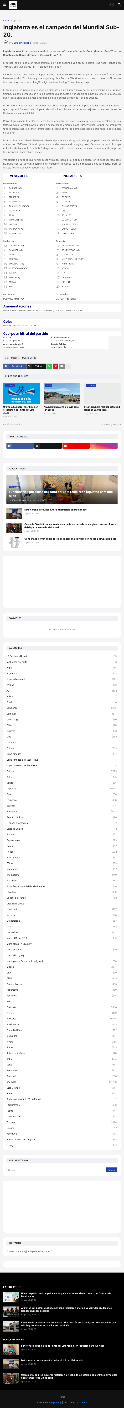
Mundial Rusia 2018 (62, 938)
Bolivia (62, 696)
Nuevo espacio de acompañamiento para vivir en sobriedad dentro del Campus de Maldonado (66, 1295)
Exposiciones (62, 840)
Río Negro (62, 1035)
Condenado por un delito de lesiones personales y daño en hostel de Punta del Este (70, 538)
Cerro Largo (62, 719)
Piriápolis (62, 1007)
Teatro (62, 1110)
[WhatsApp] (49, 366)
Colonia (62, 748)
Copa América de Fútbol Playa (62, 759)
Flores (62, 846)
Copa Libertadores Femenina (62, 765)
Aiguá (62, 667)
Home (62, 1396)
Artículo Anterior (13, 424)
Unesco (62, 1128)
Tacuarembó (62, 1104)
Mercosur (62, 915)
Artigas (62, 684)
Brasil (62, 702)
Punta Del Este (62, 1030)
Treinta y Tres (62, 1116)
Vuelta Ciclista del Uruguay (62, 1139)
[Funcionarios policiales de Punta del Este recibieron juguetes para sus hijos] (11, 1349)
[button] (4, 5)
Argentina (62, 673)
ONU (62, 978)
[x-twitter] (48, 446)
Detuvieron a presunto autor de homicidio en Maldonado (55, 509)
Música (62, 966)
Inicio (6, 20)
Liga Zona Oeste (62, 903)
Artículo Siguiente (110, 424)
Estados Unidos (62, 828)
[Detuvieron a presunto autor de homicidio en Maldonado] (14, 513)
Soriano (62, 1093)
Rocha (62, 1047)
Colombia (62, 742)
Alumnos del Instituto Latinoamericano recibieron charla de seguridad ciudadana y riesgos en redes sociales (66, 1309)
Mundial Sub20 (29, 358)
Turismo (62, 1122)
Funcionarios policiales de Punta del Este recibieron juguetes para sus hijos (62, 1345)
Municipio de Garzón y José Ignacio (62, 961)
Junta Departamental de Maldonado (62, 886)
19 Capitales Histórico (62, 656)
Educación (62, 811)
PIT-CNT (62, 1012)
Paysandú (62, 995)
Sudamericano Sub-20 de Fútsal (62, 1099)
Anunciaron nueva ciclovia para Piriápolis (61, 408)
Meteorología (62, 920)
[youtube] (76, 446)
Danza (62, 782)
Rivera (62, 1041)
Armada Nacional (62, 679)
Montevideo (62, 932)
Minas (62, 926)
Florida (62, 851)
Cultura (62, 771)
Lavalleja (62, 892)
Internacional (62, 874)
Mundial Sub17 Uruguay (62, 943)
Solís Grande (62, 1087)
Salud (62, 1064)
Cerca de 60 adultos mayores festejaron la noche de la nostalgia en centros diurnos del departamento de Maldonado (70, 525)
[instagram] (104, 446)
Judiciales (62, 880)
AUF (62, 690)
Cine (62, 736)
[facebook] (20, 446)
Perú (62, 1001)
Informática (62, 869)
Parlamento (62, 989)
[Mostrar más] (68, 366)
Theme (83, 1402)
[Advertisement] (62, 581)
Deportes (16, 20)
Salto (62, 1059)
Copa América (62, 753)
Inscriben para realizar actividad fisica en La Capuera (102, 408)
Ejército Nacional (62, 817)
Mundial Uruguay (62, 955)
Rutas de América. (62, 1053)
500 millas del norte (62, 662)
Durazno (62, 794)
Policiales (62, 1018)
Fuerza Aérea (62, 857)
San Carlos (62, 1070)
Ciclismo (62, 731)
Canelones (62, 707)
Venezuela (62, 1133)
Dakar (62, 777)
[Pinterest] (55, 366)
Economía (62, 800)
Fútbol (62, 863)
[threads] (20, 452)
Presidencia (62, 1024)
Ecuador (62, 805)
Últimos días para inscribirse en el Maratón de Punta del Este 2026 (20, 409)
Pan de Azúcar (62, 984)
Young (62, 1145)
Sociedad (62, 1081)
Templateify (55, 1402)
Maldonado (62, 909)
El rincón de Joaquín (62, 823)
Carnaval (62, 713)
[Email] (62, 366)
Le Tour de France (62, 897)
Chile (62, 725)
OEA (62, 972)
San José (62, 1076)
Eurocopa (62, 834)
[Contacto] (48, 452)
